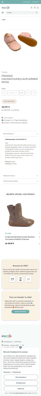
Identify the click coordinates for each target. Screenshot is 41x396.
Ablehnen (21, 388)
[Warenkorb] (37, 7)
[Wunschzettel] (34, 7)
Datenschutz (17, 372)
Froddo (4, 72)
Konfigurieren (21, 383)
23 (28, 93)
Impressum (6, 372)
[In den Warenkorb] (3, 70)
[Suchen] (36, 12)
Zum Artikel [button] (30, 244)
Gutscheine (26, 2)
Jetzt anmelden (20, 311)
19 (4, 93)
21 (16, 93)
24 (34, 93)
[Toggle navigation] (3, 12)
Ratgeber (35, 2)
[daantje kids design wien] (6, 7)
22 (22, 93)
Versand (17, 110)
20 (10, 93)
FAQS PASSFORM (9, 101)
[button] (31, 7)
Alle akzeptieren (20, 377)
